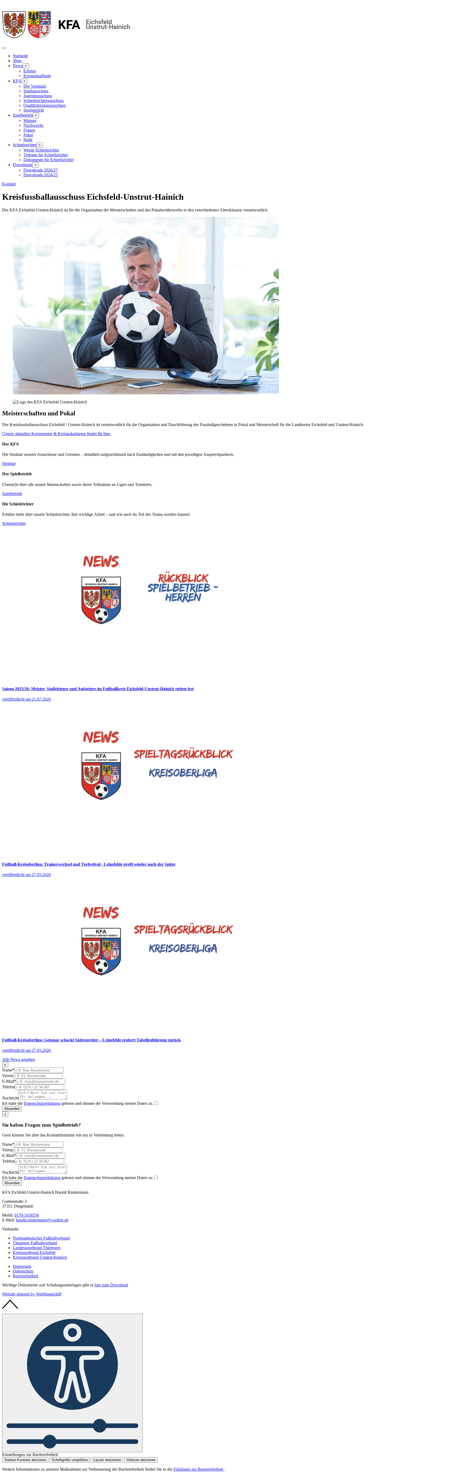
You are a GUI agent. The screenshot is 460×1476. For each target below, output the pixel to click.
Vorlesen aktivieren (140, 1460)
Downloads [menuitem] (22, 164)
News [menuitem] (18, 65)
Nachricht (10, 1098)
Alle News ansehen (18, 1059)
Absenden (12, 1109)
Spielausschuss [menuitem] (35, 91)
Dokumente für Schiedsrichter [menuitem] (48, 159)
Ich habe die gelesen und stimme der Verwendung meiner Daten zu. (77, 1103)
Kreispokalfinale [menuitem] (37, 75)
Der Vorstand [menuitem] (34, 86)
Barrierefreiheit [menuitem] (25, 1276)
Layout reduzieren (107, 1460)
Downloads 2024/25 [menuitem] (40, 175)
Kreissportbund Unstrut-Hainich (40, 1257)
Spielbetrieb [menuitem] (23, 115)
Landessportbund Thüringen (36, 1247)
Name (8, 1070)
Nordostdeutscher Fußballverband (41, 1238)
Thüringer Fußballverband (35, 1243)
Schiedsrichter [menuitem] (24, 144)
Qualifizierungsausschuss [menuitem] (44, 105)
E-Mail (9, 1081)
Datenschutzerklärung (42, 1103)
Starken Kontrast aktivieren (25, 1460)
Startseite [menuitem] (20, 56)
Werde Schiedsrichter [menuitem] (41, 150)
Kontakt (9, 184)
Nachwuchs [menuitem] (33, 125)
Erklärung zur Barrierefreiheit (199, 1469)
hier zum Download (111, 1285)
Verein (7, 1075)
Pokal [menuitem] (28, 135)
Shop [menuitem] (17, 60)
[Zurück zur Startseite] (66, 42)
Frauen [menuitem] (29, 130)
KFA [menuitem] (17, 81)
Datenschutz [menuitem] (23, 1271)
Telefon (8, 1087)
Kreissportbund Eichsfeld (34, 1252)
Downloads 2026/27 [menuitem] (40, 170)
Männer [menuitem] (29, 120)
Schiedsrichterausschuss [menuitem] (43, 100)
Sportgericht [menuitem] (33, 110)
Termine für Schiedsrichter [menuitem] (45, 155)
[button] (4, 48)
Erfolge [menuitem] (29, 71)
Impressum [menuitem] (22, 1266)
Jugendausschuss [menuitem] (37, 95)
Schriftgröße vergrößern (70, 1460)
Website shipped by (31, 1294)
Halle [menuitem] (27, 139)
